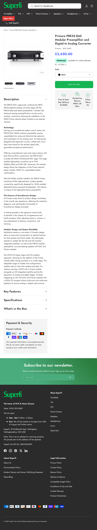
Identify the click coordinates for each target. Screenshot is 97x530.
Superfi (11, 521)
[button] (91, 5)
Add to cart (74, 84)
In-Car (52, 425)
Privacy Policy (56, 462)
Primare (58, 48)
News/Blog (8, 477)
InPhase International (27, 521)
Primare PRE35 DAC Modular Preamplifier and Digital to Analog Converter (24, 30)
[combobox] (54, 6)
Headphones (55, 421)
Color (57, 69)
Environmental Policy (12, 467)
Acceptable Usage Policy (60, 481)
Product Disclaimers (58, 495)
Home (5, 30)
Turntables (54, 397)
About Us (7, 462)
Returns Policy (56, 472)
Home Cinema (56, 411)
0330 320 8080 (16, 408)
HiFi (52, 407)
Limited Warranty (57, 491)
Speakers (53, 416)
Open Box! (8, 18)
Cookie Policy (56, 467)
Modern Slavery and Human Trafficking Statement (23, 472)
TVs (51, 402)
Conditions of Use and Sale (61, 486)
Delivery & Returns (57, 477)
